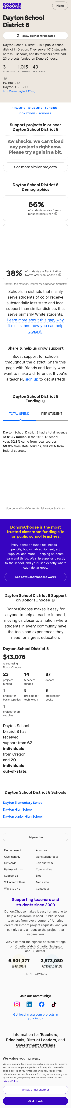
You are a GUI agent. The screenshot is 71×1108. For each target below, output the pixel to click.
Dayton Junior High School (23, 817)
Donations (28, 113)
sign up (31, 379)
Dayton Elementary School (23, 803)
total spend (19, 414)
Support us (11, 875)
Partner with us (13, 869)
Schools (44, 113)
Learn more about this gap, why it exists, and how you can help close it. (35, 326)
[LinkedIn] (29, 1004)
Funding (51, 108)
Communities (44, 869)
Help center (35, 837)
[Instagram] (17, 1004)
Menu (60, 5)
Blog (38, 875)
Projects (19, 108)
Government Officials (35, 1045)
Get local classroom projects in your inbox (35, 1016)
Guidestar (38, 951)
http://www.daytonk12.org (19, 91)
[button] (35, 1090)
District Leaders (41, 1040)
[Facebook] (41, 1004)
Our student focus (47, 856)
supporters (19, 962)
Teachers (48, 1034)
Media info (42, 882)
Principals (15, 1040)
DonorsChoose (12, 6)
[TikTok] (54, 1004)
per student (51, 414)
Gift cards (10, 862)
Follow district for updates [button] (38, 36)
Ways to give (12, 888)
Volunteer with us (14, 882)
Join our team (44, 862)
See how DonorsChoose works (35, 577)
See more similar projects (35, 167)
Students (35, 108)
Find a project (12, 850)
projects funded (52, 962)
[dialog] (35, 1080)
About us (41, 850)
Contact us (42, 888)
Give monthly (12, 856)
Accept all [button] (35, 1100)
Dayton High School (18, 810)
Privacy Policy (10, 1081)
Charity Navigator (50, 946)
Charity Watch (25, 946)
